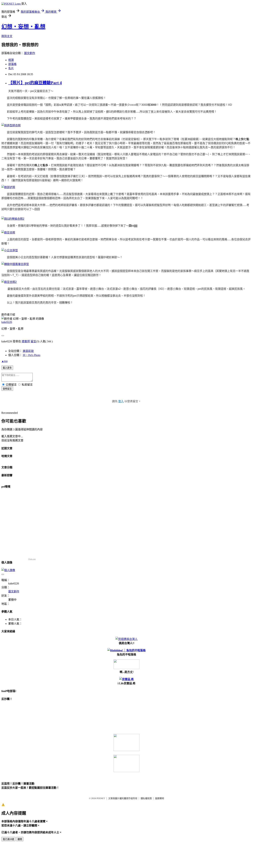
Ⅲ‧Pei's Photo (31, 355)
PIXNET (101, 798)
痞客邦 (26, 341)
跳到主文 (6, 36)
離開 (20, 839)
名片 (11, 68)
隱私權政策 (146, 798)
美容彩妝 (28, 351)
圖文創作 (29, 53)
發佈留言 (7, 388)
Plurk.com (32, 559)
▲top (4, 361)
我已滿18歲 (8, 839)
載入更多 (7, 368)
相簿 (11, 60)
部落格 (12, 64)
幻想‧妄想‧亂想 (23, 27)
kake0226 (6, 322)
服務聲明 (159, 798)
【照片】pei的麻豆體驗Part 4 (35, 83)
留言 (33, 341)
